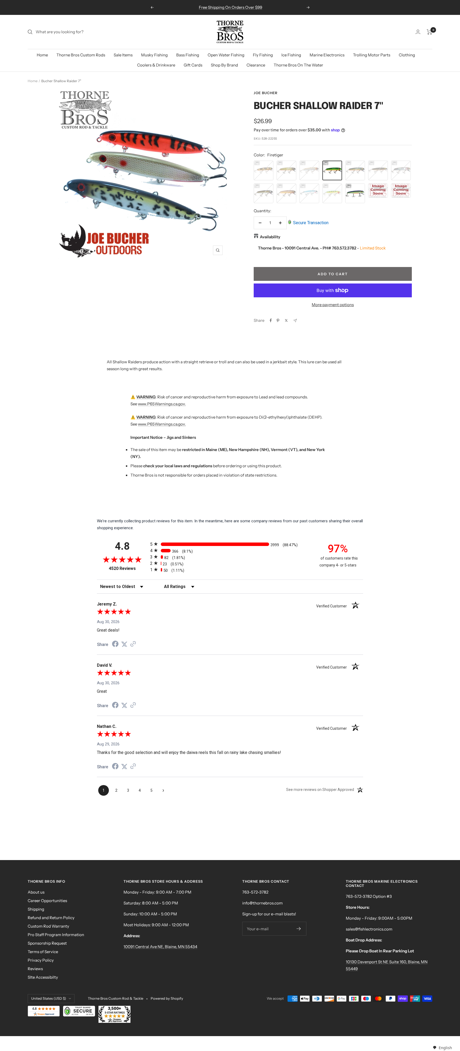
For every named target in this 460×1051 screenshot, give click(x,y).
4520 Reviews (128, 568)
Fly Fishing (263, 54)
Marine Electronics (327, 54)
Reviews (35, 968)
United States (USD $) (48, 998)
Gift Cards (193, 65)
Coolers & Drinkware (156, 65)
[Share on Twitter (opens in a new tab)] (124, 644)
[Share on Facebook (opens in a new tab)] (115, 644)
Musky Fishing (154, 54)
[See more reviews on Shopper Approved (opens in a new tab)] (133, 644)
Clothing (407, 54)
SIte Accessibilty (43, 977)
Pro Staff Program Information (56, 934)
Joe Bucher (266, 93)
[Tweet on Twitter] (286, 320)
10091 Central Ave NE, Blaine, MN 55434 (160, 946)
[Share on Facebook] (271, 320)
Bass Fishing (187, 54)
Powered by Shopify (167, 998)
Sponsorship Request (47, 943)
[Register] (299, 929)
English (445, 1047)
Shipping (36, 909)
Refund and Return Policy (51, 917)
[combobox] (442, 1047)
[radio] (230, 544)
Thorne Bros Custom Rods (80, 54)
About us (36, 892)
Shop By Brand (224, 65)
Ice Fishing (291, 54)
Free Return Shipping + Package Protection (230, 7)
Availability (270, 236)
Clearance (256, 65)
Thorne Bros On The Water (298, 65)
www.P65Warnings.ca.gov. (162, 403)
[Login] (418, 32)
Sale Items (123, 54)
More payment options (333, 304)
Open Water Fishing (226, 54)
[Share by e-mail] (295, 320)
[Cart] (429, 32)
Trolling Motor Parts (371, 54)
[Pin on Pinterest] (278, 320)
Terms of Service (43, 951)
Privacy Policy (41, 960)
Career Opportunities (47, 900)
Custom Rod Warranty (48, 926)
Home (42, 54)
